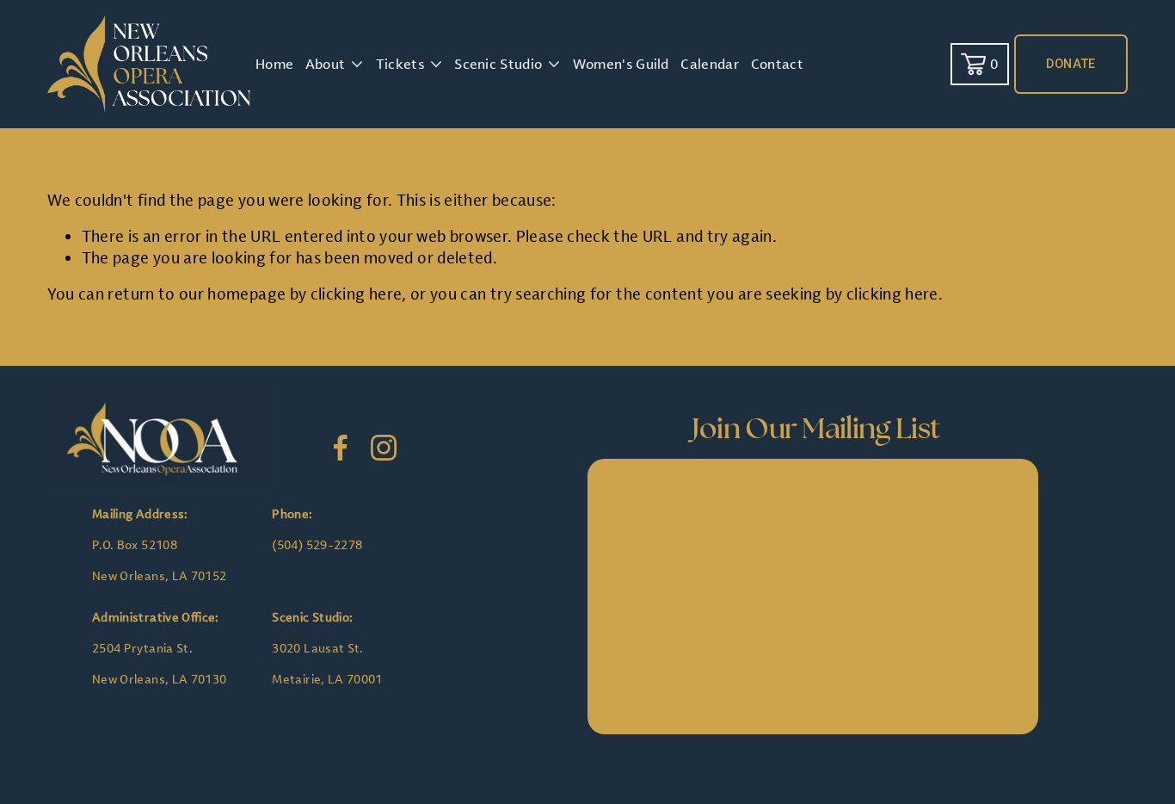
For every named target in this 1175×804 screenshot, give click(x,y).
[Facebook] (340, 447)
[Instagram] (383, 447)
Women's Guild (621, 63)
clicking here (357, 293)
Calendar (709, 63)
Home (274, 63)
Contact (777, 63)
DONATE (1071, 64)
